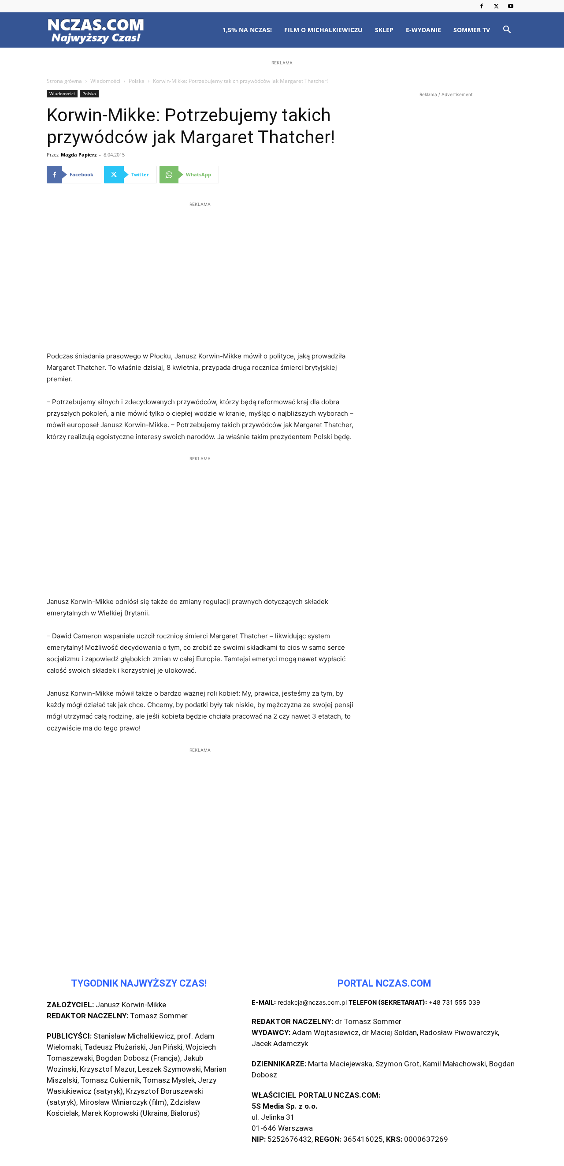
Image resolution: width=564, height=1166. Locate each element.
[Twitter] (496, 6)
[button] (506, 30)
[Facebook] (481, 6)
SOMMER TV (471, 30)
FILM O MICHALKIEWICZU (323, 30)
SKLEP (384, 30)
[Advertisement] (282, 124)
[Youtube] (510, 6)
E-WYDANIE (423, 30)
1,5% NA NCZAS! (247, 30)
